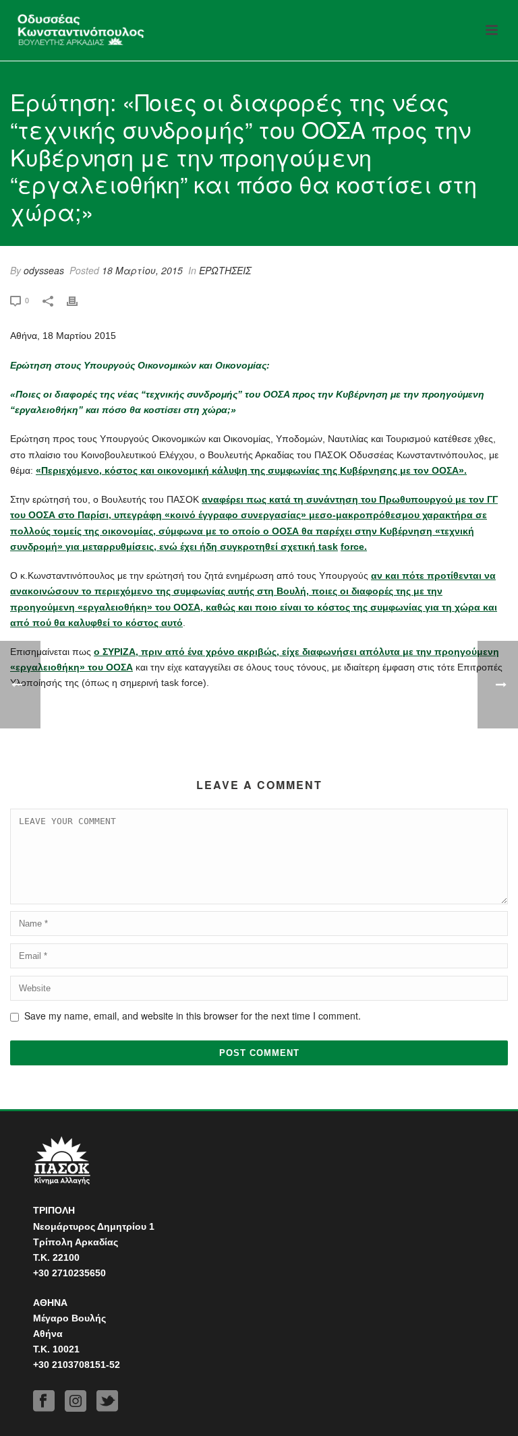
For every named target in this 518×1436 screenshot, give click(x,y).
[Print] (79, 299)
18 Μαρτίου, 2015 (142, 270)
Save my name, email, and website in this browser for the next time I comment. (192, 1015)
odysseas (44, 270)
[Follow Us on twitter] (107, 1401)
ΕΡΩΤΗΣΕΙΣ (225, 270)
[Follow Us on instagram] (75, 1401)
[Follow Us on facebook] (44, 1401)
